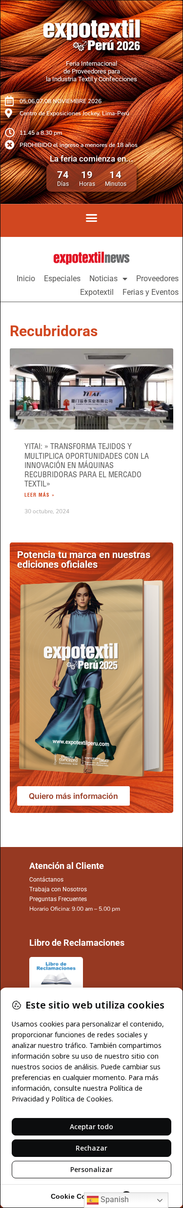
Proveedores (157, 278)
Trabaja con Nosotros (58, 889)
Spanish (114, 1199)
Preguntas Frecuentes (58, 899)
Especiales (62, 278)
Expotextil (97, 292)
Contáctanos (46, 879)
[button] (91, 218)
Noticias (103, 278)
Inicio (26, 278)
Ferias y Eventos (150, 292)
